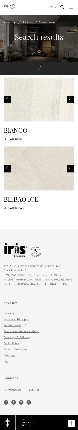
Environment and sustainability (21, 331)
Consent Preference (15, 349)
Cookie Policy (11, 343)
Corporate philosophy (16, 319)
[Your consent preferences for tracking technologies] (71, 423)
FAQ (6, 361)
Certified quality (12, 325)
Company (9, 313)
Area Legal (10, 355)
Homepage (10, 22)
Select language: (13, 390)
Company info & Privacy (17, 337)
